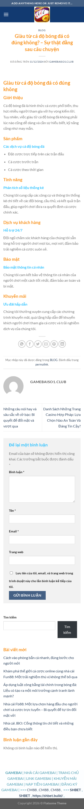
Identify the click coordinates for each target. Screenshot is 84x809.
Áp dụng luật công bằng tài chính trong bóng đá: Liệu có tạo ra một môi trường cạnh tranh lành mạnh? (40, 690)
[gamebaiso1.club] (42, 14)
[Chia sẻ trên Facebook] (30, 344)
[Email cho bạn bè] (46, 344)
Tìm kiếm (10, 617)
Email (14, 531)
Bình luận (16, 472)
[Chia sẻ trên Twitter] (38, 344)
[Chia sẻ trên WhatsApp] (22, 344)
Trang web (16, 552)
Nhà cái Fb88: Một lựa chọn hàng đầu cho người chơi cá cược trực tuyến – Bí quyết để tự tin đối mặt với (40, 709)
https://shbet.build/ (47, 795)
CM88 (32, 790)
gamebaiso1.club (61, 61)
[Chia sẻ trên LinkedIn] (62, 344)
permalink (41, 364)
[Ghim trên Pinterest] (54, 344)
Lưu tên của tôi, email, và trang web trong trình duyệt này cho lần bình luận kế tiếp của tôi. (41, 580)
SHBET (75, 790)
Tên (12, 510)
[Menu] (6, 14)
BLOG (41, 30)
